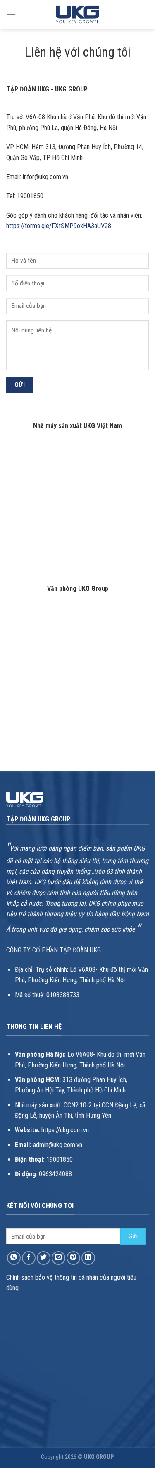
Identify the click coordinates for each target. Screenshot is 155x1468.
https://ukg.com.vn (65, 1130)
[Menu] (11, 14)
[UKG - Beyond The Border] (78, 14)
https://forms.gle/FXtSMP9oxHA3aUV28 (58, 226)
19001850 (59, 1159)
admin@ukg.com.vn (57, 1145)
